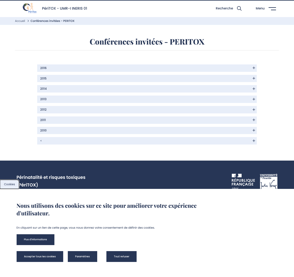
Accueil (20, 21)
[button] (229, 8)
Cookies (9, 184)
